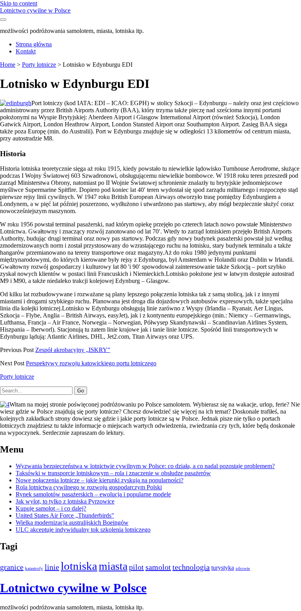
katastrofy (34, 568)
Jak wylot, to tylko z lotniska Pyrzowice (65, 501)
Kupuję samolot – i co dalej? (51, 508)
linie (52, 567)
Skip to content (18, 3)
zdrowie (243, 568)
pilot (136, 567)
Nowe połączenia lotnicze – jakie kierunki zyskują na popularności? (99, 480)
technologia (191, 567)
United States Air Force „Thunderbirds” (65, 515)
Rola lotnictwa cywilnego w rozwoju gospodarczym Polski (89, 487)
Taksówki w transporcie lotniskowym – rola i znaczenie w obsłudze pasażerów (113, 473)
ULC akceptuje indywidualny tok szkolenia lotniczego (83, 529)
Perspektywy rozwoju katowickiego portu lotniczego (91, 363)
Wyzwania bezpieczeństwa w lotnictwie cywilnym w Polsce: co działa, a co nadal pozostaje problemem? (145, 466)
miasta (113, 566)
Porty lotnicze (39, 64)
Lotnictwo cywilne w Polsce (35, 10)
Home (7, 64)
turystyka (222, 567)
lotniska (79, 566)
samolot (158, 567)
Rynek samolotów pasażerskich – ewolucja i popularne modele (93, 494)
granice (12, 567)
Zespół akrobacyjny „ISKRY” (72, 350)
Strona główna (34, 44)
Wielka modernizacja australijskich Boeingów (72, 522)
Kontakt (26, 51)
